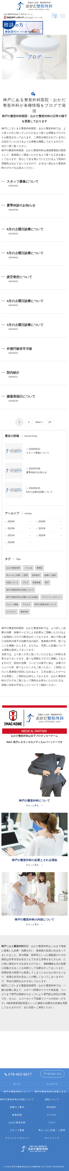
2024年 (42, 521)
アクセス (26, 604)
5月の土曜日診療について (25, 253)
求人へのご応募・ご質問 (17, 575)
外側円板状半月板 (19, 348)
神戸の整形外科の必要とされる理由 (22, 597)
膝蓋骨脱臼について (21, 396)
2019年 (11, 542)
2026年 (11, 521)
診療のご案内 (50, 575)
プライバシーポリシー (51, 597)
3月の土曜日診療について (25, 325)
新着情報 (37, 582)
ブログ (25, 582)
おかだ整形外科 (13, 568)
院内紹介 (13, 372)
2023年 (11, 528)
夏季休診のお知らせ (21, 205)
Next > (39, 422)
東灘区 (39, 568)
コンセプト (11, 612)
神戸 (47, 582)
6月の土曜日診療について (25, 229)
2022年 (42, 528)
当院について (12, 582)
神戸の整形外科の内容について (20, 590)
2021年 (11, 535)
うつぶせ (28, 568)
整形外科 (24, 612)
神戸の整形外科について (45, 604)
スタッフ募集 (12, 604)
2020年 (42, 535)
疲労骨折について (19, 277)
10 (49, 422)
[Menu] (62, 16)
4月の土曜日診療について (25, 301)
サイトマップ (52, 1138)
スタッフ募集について (23, 181)
